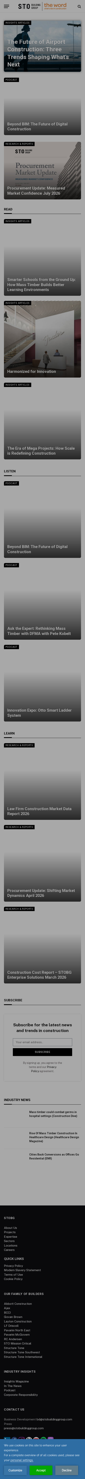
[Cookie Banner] (42, 1459)
